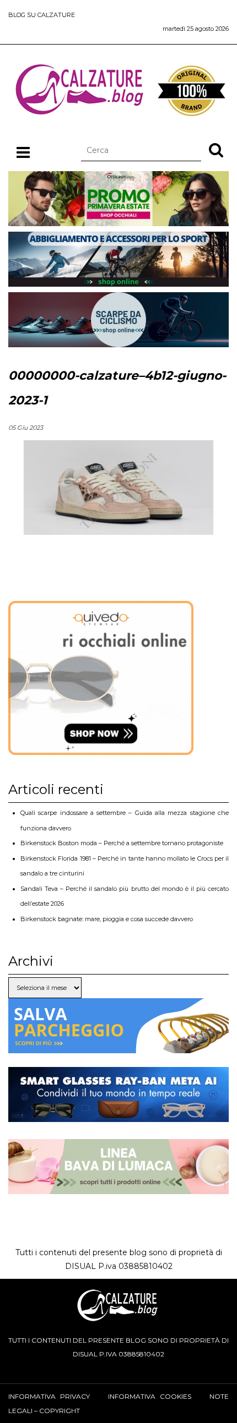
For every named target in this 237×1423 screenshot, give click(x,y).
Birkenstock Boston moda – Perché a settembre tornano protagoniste (121, 843)
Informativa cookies (149, 1396)
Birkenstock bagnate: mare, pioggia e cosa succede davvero (106, 919)
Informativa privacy (49, 1396)
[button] (216, 149)
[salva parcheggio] (118, 1046)
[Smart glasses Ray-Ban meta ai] (118, 1115)
